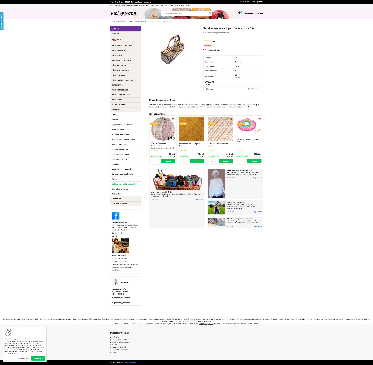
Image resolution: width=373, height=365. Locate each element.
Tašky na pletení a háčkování (138, 21)
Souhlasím (38, 358)
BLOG (188, 6)
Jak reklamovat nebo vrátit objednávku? (125, 264)
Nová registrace (257, 2)
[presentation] (150, 141)
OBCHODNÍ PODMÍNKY (130, 6)
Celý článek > (199, 199)
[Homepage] (111, 6)
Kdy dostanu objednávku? (120, 258)
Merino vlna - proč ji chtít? (161, 192)
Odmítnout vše (23, 358)
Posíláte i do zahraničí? (119, 261)
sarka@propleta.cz (122, 297)
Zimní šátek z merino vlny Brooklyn (240, 170)
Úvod (113, 21)
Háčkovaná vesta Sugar (236, 202)
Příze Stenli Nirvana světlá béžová (218, 145)
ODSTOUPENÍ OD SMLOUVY (148, 6)
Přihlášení (245, 2)
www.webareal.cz (131, 362)
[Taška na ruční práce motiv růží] (173, 50)
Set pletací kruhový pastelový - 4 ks (249, 141)
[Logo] (123, 13)
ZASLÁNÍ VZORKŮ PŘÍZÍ (176, 6)
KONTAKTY (163, 6)
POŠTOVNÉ (117, 6)
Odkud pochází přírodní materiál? (239, 219)
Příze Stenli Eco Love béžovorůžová (158, 144)
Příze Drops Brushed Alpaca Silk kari (191, 145)
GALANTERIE (121, 21)
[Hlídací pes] (248, 89)
